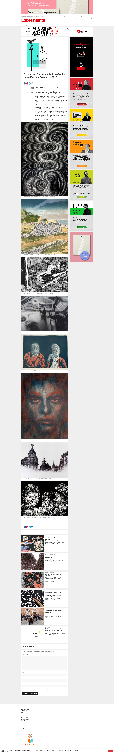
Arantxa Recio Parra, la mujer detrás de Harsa (54, 593)
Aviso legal (23, 713)
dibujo (33, 91)
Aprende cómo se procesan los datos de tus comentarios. (52, 697)
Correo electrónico (27, 678)
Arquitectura (27, 25)
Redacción (32, 87)
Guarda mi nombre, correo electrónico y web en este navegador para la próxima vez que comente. (39, 689)
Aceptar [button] (110, 750)
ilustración (29, 92)
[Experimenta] (33, 20)
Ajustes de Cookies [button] (104, 750)
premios (32, 92)
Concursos (43, 25)
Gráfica (22, 25)
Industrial (32, 25)
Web (23, 683)
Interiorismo (38, 25)
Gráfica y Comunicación (50, 536)
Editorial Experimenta (25, 720)
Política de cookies (24, 717)
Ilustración (47, 590)
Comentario (25, 654)
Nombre (24, 672)
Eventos (48, 25)
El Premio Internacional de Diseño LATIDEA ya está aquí (54, 629)
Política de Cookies (8, 751)
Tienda (61, 25)
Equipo (22, 721)
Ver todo (52, 25)
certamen (29, 91)
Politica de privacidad (25, 716)
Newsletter (57, 25)
